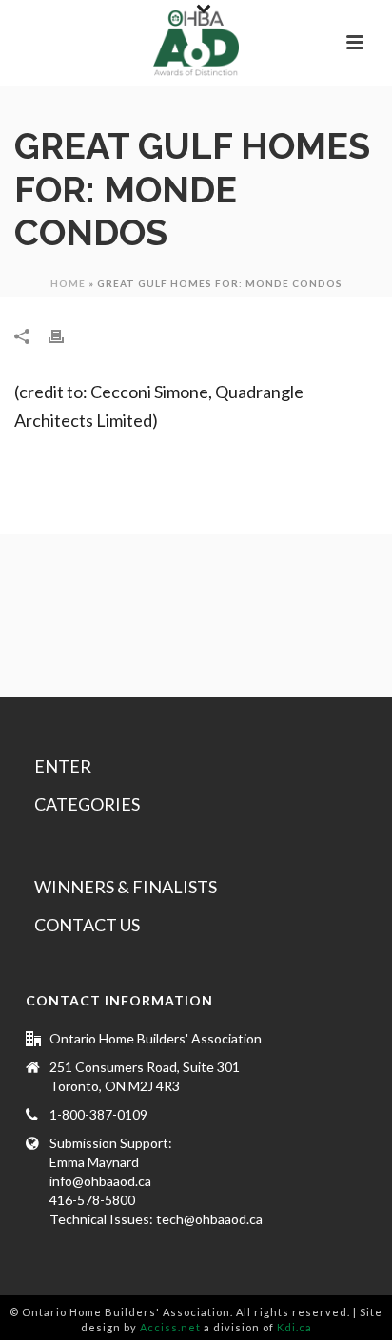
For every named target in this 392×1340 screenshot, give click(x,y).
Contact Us (87, 924)
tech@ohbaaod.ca (209, 1219)
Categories (87, 804)
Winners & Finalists (125, 886)
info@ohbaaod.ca (100, 1181)
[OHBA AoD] (196, 43)
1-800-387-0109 (98, 1114)
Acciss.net (170, 1327)
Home (68, 283)
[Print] (66, 335)
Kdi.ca (294, 1327)
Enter (62, 766)
